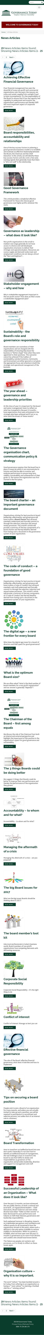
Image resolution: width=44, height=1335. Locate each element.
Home (4, 32)
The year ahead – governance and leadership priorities (18, 395)
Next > (11, 57)
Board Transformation (19, 1143)
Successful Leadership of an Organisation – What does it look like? (21, 1193)
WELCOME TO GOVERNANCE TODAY (22, 25)
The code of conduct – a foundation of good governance (20, 570)
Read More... (9, 110)
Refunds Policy (28, 1324)
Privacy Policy (17, 1324)
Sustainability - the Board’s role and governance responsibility (21, 336)
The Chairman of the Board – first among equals (18, 723)
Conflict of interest (16, 1017)
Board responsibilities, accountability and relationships (19, 137)
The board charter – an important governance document (19, 505)
